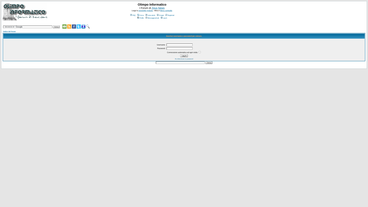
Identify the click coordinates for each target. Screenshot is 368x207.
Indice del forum (9, 31)
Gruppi (161, 15)
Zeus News (158, 8)
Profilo (141, 18)
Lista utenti (151, 15)
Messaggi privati (153, 18)
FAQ (134, 15)
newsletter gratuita (145, 11)
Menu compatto (166, 11)
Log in (165, 18)
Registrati (171, 15)
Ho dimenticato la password (184, 59)
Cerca (141, 15)
